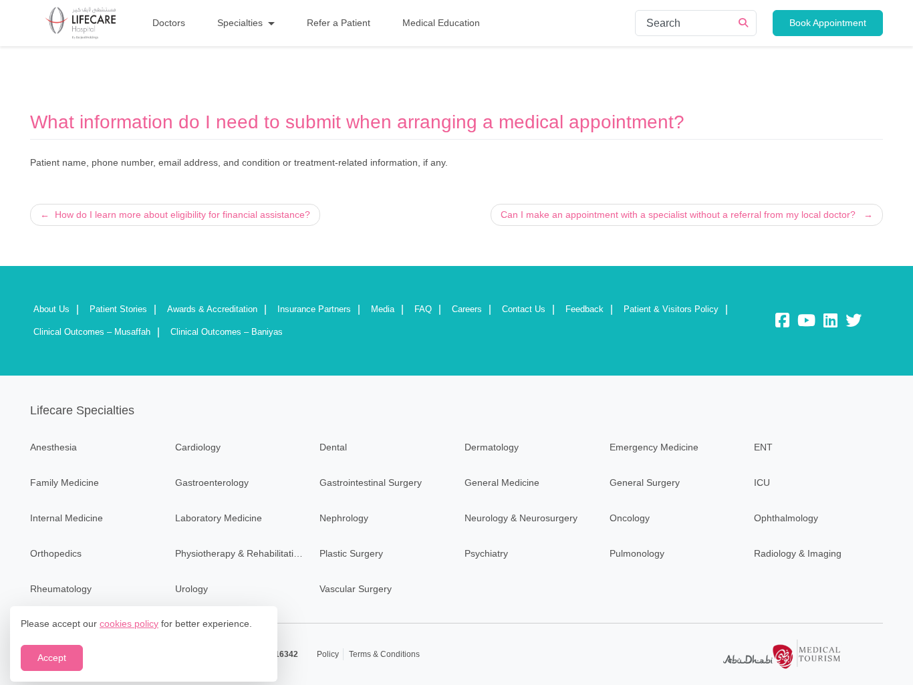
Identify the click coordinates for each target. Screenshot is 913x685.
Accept (51, 657)
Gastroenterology (212, 482)
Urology (191, 588)
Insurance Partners (314, 309)
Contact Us (523, 309)
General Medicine (502, 482)
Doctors (168, 22)
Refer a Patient (338, 22)
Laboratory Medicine (218, 518)
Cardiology (198, 447)
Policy (328, 654)
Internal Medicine (66, 518)
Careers (467, 309)
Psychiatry (486, 553)
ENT (763, 447)
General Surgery (645, 482)
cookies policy (129, 623)
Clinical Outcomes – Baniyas (226, 332)
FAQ (423, 309)
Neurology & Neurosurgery (521, 518)
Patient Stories (118, 309)
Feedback (584, 309)
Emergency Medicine (654, 447)
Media (382, 309)
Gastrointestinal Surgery (370, 482)
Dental (333, 447)
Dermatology (492, 447)
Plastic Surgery (351, 553)
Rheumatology (61, 588)
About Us (51, 309)
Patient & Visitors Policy (671, 309)
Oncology (630, 518)
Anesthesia (53, 447)
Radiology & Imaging (797, 553)
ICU (762, 482)
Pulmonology (637, 553)
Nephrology (343, 518)
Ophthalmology (786, 518)
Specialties (240, 22)
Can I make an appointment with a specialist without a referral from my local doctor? (678, 214)
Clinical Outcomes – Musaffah (91, 332)
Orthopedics (56, 553)
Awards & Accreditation (212, 309)
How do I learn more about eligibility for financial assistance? (182, 214)
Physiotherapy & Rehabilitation (239, 553)
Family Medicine (64, 482)
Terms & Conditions (384, 654)
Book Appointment (827, 22)
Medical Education (441, 22)
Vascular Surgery (355, 588)
